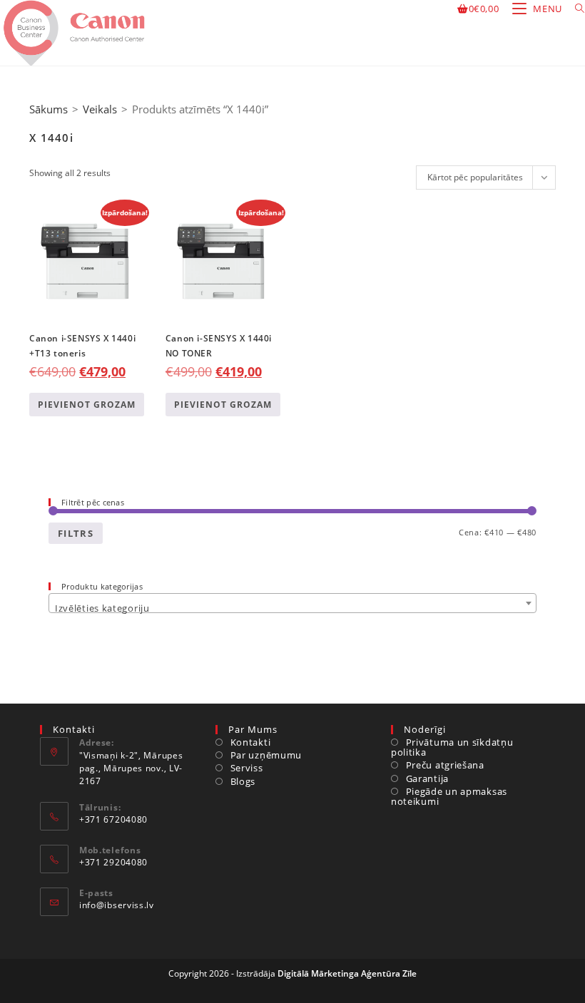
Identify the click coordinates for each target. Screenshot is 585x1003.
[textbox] (292, 608)
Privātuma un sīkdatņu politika (452, 747)
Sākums (48, 109)
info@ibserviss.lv (116, 905)
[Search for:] (574, 8)
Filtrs (75, 533)
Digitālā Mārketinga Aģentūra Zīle (347, 973)
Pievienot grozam (87, 404)
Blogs (242, 781)
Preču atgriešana (445, 765)
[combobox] (292, 603)
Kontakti (250, 742)
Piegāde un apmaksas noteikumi (449, 796)
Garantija (427, 778)
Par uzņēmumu (266, 755)
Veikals (100, 109)
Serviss (246, 768)
